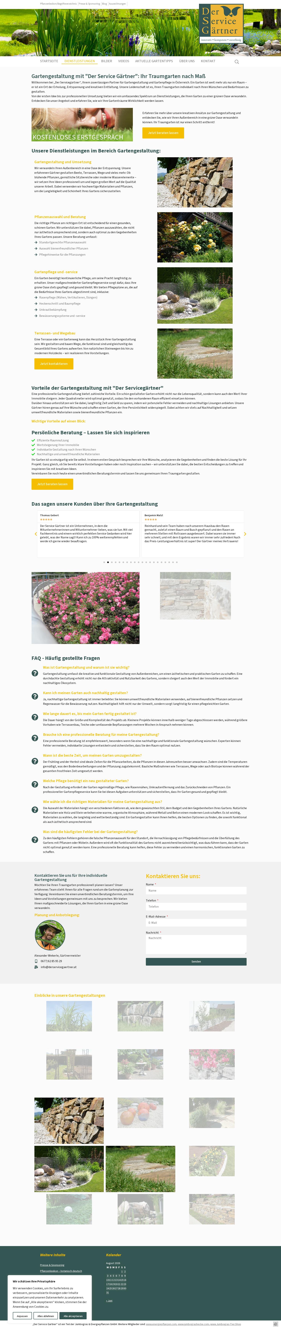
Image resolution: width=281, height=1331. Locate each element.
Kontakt (208, 61)
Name (150, 884)
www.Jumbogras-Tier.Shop (225, 1324)
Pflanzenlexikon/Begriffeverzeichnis (58, 4)
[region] (50, 1299)
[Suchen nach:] (236, 62)
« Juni (109, 1301)
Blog (104, 4)
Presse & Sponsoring (89, 4)
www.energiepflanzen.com (161, 1324)
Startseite (49, 61)
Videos (123, 61)
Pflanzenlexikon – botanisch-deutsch (61, 1271)
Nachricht (152, 933)
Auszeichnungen (117, 4)
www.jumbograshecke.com (193, 1324)
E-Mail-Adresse (156, 917)
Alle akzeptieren (73, 1316)
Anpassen (22, 1316)
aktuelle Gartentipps (154, 61)
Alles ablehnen (45, 1316)
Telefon (151, 900)
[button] (35, 534)
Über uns (187, 61)
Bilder (106, 61)
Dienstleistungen (79, 61)
